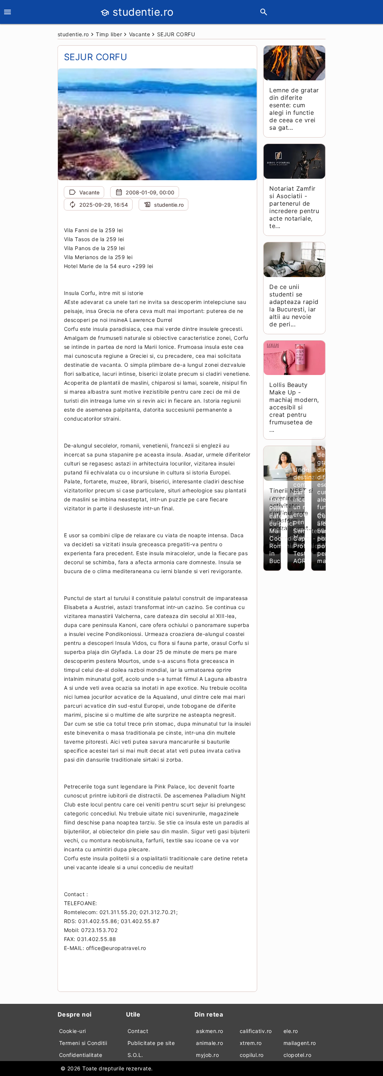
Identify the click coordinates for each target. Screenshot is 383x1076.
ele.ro (291, 1031)
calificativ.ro (256, 1031)
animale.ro (209, 1043)
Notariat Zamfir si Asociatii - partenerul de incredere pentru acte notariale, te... (294, 207)
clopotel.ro (298, 1055)
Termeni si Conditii (83, 1043)
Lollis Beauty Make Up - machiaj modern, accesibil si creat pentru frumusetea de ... (294, 407)
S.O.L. (135, 1055)
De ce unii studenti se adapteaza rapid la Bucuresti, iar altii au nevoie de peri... (294, 305)
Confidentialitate (80, 1055)
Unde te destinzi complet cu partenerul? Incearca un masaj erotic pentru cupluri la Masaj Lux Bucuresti (310, 507)
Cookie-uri (72, 1031)
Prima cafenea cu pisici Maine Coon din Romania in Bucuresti (283, 535)
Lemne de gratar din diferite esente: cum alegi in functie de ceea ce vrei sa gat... (294, 108)
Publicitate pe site (151, 1043)
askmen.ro (209, 1031)
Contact (138, 1031)
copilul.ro (252, 1055)
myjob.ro (207, 1055)
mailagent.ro (300, 1043)
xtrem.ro (251, 1043)
